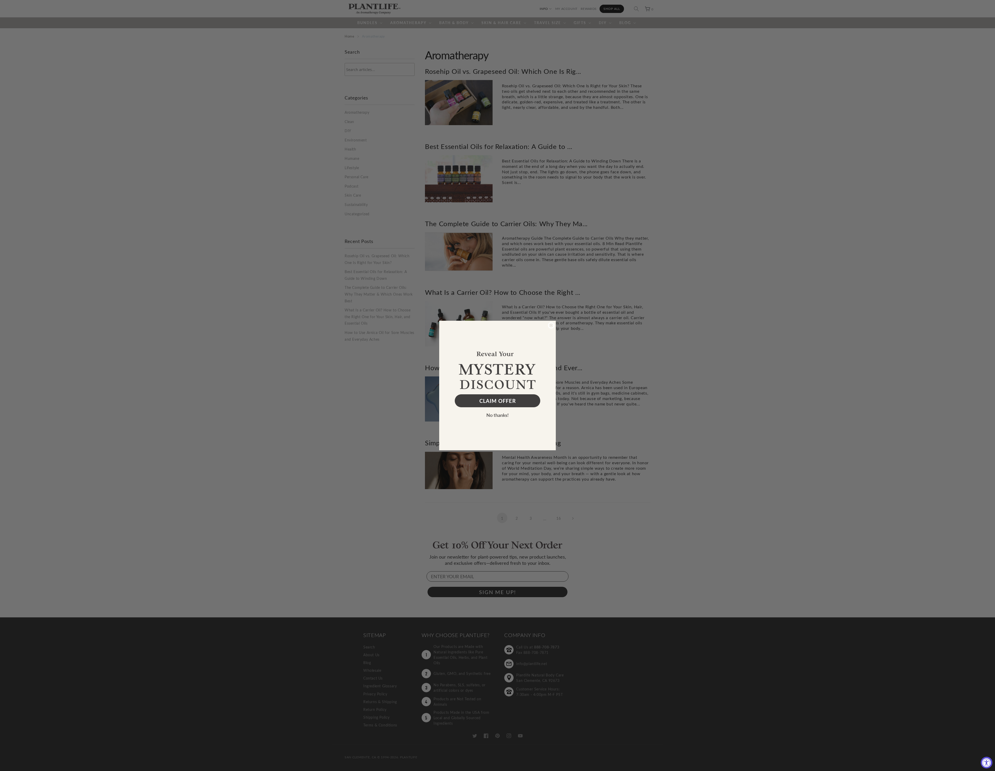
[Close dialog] (551, 325)
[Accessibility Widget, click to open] (986, 762)
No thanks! (497, 415)
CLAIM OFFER (497, 400)
